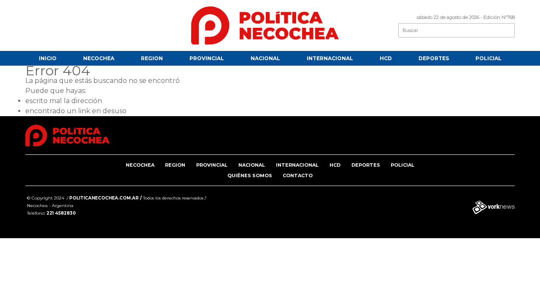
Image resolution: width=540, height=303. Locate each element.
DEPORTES (433, 58)
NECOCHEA (98, 58)
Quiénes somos (249, 175)
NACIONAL (265, 58)
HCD (386, 58)
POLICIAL (488, 58)
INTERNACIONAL (330, 58)
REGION (152, 58)
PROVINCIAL (206, 58)
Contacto (298, 175)
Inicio (48, 58)
